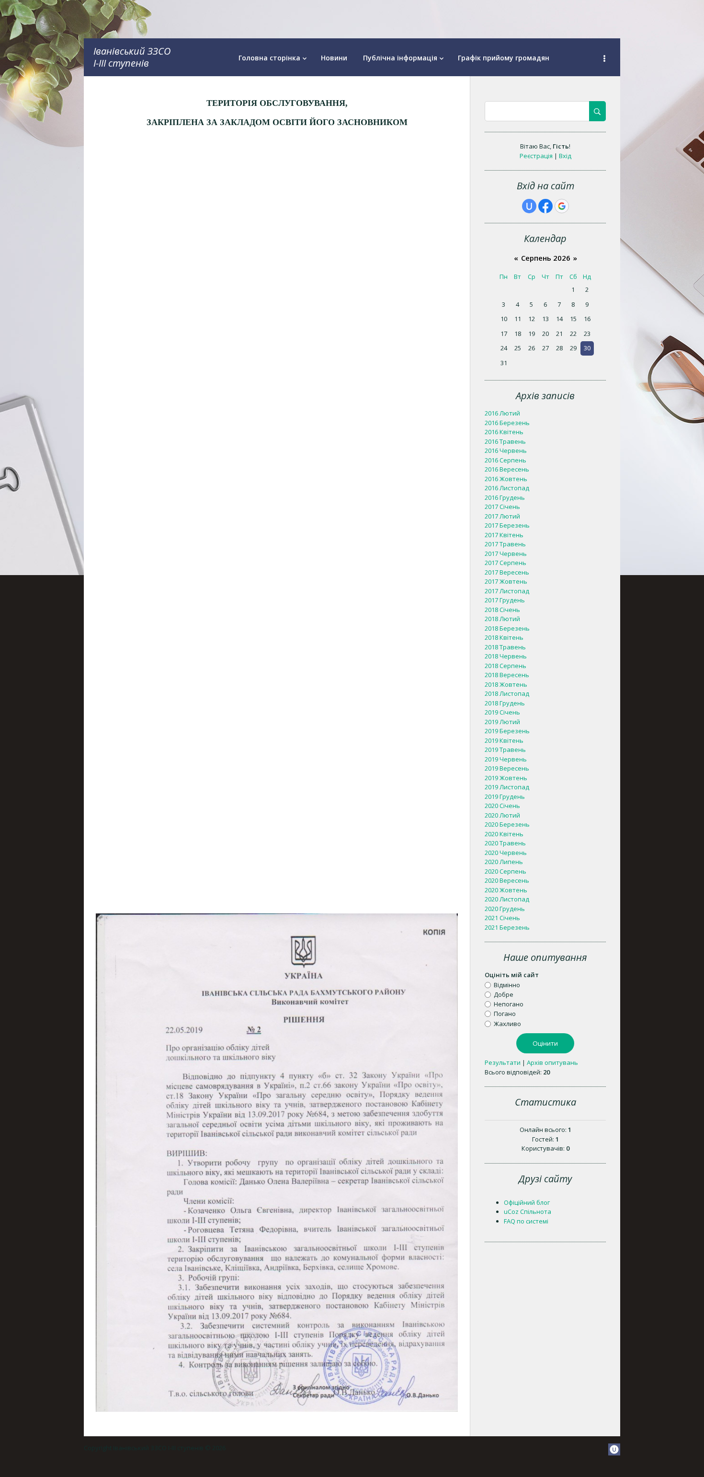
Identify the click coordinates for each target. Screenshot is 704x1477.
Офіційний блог (527, 1202)
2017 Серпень (505, 562)
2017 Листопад (507, 591)
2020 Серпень (505, 871)
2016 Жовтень (506, 478)
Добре (503, 994)
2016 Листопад (507, 488)
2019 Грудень (505, 796)
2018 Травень (505, 647)
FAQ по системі (526, 1221)
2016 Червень (506, 450)
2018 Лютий (502, 618)
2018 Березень (507, 628)
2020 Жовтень (506, 890)
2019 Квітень (504, 740)
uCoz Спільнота (527, 1211)
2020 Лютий (502, 815)
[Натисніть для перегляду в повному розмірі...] (277, 1409)
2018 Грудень (505, 703)
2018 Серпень (505, 665)
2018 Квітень (504, 637)
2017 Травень (505, 544)
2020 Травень (505, 843)
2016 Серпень (505, 460)
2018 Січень (502, 609)
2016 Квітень (504, 431)
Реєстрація (536, 155)
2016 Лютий (502, 413)
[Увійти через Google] (562, 206)
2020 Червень (506, 852)
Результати (503, 1062)
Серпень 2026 (545, 258)
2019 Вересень (507, 768)
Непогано (508, 1004)
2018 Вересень (507, 674)
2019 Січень (502, 712)
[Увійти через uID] (529, 206)
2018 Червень (506, 656)
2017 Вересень (507, 572)
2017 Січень (502, 506)
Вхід (565, 155)
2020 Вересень (507, 880)
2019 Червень (506, 759)
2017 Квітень (504, 535)
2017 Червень (506, 553)
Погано (505, 1013)
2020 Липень (504, 861)
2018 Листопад (507, 693)
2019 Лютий (502, 721)
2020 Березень (507, 824)
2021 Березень (507, 927)
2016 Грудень (505, 497)
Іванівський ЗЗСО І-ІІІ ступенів (131, 57)
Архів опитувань (552, 1062)
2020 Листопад (507, 899)
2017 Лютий (502, 516)
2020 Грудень (505, 908)
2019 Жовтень (506, 777)
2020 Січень (502, 805)
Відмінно (507, 984)
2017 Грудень (505, 600)
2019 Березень (507, 731)
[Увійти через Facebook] (545, 206)
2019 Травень (505, 749)
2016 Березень (507, 422)
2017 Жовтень (506, 581)
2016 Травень (505, 441)
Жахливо (507, 1023)
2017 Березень (507, 525)
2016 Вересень (507, 469)
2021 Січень (502, 917)
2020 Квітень (504, 834)
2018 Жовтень (506, 684)
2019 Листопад (507, 787)
